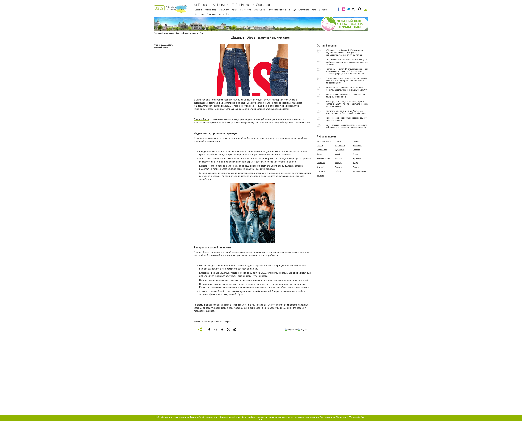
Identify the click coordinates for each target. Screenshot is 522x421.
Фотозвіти (199, 14)
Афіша (234, 10)
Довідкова (324, 10)
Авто (314, 10)
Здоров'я (357, 141)
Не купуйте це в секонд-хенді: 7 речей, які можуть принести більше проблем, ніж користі (346, 112)
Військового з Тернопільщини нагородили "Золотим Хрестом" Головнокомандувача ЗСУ (346, 88)
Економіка (321, 163)
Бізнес (319, 154)
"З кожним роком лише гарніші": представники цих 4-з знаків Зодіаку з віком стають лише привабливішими (346, 80)
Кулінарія (320, 167)
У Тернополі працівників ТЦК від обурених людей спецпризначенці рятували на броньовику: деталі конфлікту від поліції (345, 52)
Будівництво (322, 150)
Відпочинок (339, 150)
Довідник (242, 5)
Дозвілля (263, 5)
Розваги (356, 150)
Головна (204, 5)
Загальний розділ (324, 141)
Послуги (338, 167)
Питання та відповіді (277, 10)
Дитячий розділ (359, 171)
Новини (222, 5)
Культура (357, 158)
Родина (356, 167)
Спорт (355, 154)
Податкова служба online (218, 14)
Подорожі (321, 171)
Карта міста (304, 10)
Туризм (320, 146)
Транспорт (357, 146)
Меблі (337, 154)
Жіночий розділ (323, 158)
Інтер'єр (338, 163)
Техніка (338, 141)
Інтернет (338, 158)
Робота (338, 171)
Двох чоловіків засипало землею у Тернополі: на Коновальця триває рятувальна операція (346, 126)
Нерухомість (245, 10)
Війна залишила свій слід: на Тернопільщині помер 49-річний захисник (345, 96)
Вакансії (198, 10)
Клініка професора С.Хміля (217, 10)
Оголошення (259, 10)
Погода (292, 10)
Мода (355, 163)
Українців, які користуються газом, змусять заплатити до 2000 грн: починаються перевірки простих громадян (347, 103)
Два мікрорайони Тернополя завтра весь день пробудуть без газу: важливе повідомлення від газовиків (347, 62)
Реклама (320, 176)
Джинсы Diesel (201, 119)
